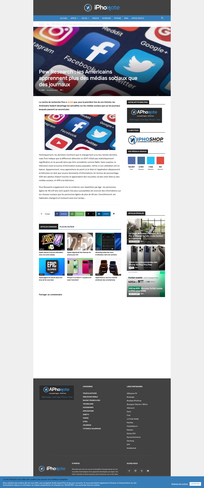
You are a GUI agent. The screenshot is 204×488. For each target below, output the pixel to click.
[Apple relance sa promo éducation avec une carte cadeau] (52, 241)
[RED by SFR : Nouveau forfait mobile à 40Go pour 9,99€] (146, 284)
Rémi (43, 90)
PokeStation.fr (132, 426)
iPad (126, 18)
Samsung (130, 441)
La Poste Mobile (133, 419)
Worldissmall (131, 448)
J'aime (132, 157)
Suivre (141, 157)
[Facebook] (129, 471)
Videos (85, 418)
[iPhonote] (102, 7)
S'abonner (160, 157)
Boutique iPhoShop (134, 401)
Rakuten (130, 430)
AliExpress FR (132, 393)
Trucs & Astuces (90, 393)
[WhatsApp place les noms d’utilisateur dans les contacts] (108, 241)
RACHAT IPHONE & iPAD (91, 400)
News (48, 24)
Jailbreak (87, 425)
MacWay (130, 423)
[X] (141, 471)
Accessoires (88, 407)
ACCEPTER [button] (195, 484)
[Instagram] (135, 471)
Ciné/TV (86, 414)
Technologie (88, 404)
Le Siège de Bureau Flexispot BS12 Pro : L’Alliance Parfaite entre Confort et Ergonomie (146, 236)
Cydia (85, 421)
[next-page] (44, 284)
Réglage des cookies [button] (179, 484)
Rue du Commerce (134, 437)
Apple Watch (138, 18)
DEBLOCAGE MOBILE (90, 397)
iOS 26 (84, 18)
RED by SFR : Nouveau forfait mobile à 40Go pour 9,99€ (145, 289)
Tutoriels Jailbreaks (92, 428)
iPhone (117, 18)
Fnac (129, 415)
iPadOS (95, 18)
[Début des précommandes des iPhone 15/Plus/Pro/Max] (146, 258)
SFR (128, 444)
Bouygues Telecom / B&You (137, 404)
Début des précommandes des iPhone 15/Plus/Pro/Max (143, 263)
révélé (70, 102)
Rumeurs (106, 18)
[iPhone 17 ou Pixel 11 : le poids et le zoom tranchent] (80, 267)
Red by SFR (131, 434)
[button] (162, 18)
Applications (88, 411)
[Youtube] (148, 471)
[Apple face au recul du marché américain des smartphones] (108, 267)
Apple (73, 18)
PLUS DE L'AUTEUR (67, 227)
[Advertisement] (146, 192)
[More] (113, 214)
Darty (129, 412)
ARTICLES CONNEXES (48, 227)
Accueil (63, 18)
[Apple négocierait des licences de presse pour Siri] (80, 241)
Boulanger (130, 397)
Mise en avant (134, 241)
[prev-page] (40, 284)
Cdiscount (130, 408)
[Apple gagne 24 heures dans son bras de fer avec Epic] (52, 267)
